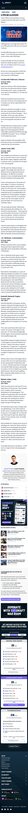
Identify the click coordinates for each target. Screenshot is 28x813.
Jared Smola (5, 24)
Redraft (14, 12)
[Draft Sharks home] (6, 3)
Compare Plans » (14, 746)
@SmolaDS (10, 24)
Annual (22, 634)
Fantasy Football (6, 12)
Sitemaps (10, 806)
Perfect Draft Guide (5, 758)
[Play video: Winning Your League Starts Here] (14, 610)
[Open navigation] (25, 3)
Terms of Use (16, 806)
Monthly (6, 634)
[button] (20, 651)
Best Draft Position (5, 766)
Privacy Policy (4, 806)
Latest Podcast (4, 768)
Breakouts (3, 764)
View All (25, 527)
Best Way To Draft (5, 760)
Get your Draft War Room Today (11, 599)
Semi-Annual (14, 634)
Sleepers (3, 762)
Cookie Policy (23, 806)
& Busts (8, 764)
